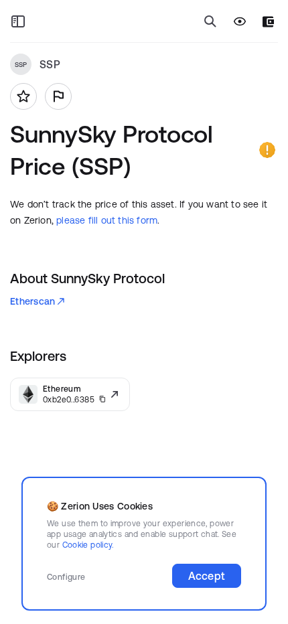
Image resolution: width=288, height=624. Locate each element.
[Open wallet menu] (268, 21)
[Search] (210, 21)
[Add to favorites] (23, 96)
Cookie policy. (88, 544)
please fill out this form (106, 220)
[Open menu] (18, 21)
